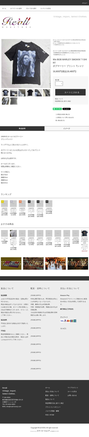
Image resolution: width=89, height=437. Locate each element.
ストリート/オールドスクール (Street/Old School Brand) (71, 39)
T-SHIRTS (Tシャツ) (59, 44)
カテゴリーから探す (16, 8)
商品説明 (22, 128)
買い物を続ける (60, 120)
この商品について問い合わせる (64, 117)
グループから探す (31, 8)
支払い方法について (52, 391)
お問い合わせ (72, 395)
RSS (46, 415)
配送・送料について (52, 395)
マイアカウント (73, 387)
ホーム (4, 8)
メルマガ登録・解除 (52, 411)
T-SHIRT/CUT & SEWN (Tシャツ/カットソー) (69, 43)
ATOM (52, 415)
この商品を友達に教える (62, 114)
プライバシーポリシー (53, 407)
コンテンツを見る (45, 8)
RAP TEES (57, 41)
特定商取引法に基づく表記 (63, 101)
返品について (59, 99)
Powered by (33, 431)
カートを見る (72, 391)
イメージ (66, 128)
